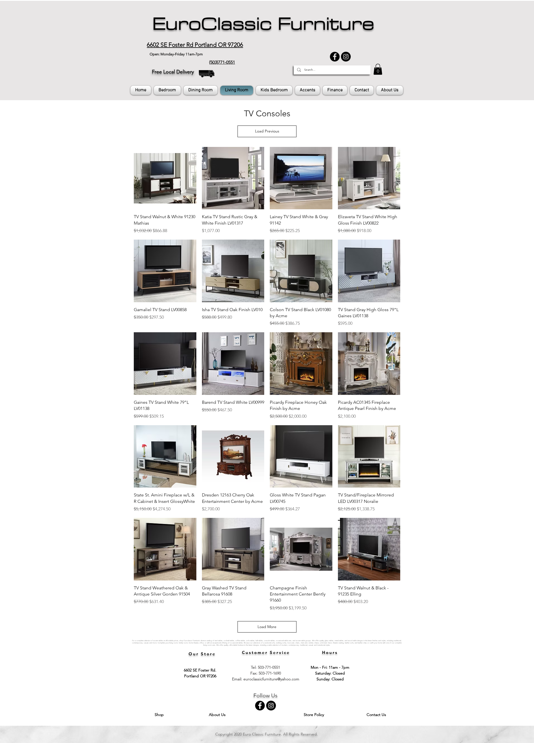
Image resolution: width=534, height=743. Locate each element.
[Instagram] (346, 56)
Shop (160, 714)
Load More (267, 626)
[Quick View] (165, 178)
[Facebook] (335, 56)
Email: (237, 679)
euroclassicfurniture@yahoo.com (271, 679)
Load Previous (267, 131)
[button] (377, 69)
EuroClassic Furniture (263, 24)
